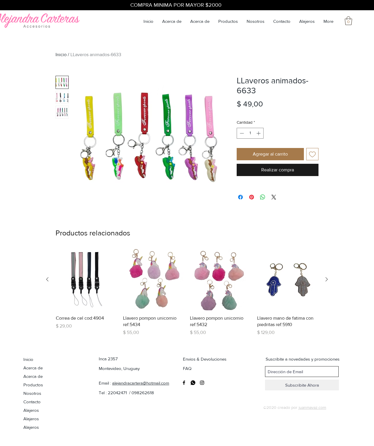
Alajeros (31, 410)
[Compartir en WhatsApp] (262, 197)
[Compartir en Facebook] (240, 197)
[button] (348, 20)
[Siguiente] (326, 279)
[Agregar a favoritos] (312, 154)
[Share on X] (273, 197)
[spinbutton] (250, 133)
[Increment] (259, 133)
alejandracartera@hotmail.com (140, 382)
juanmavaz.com (312, 407)
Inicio (61, 54)
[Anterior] (47, 279)
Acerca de (33, 367)
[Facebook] (184, 382)
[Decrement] (241, 133)
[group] (187, 292)
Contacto (32, 401)
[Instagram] (202, 382)
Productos (33, 384)
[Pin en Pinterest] (251, 197)
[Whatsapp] (193, 382)
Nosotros (32, 393)
